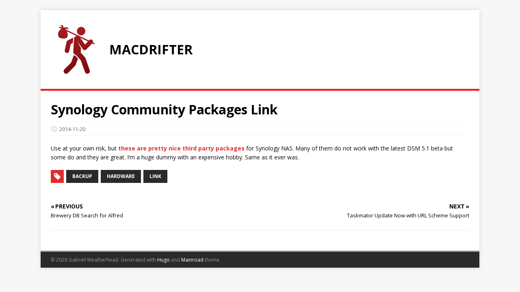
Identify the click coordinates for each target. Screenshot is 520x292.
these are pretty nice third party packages (181, 148)
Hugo (163, 259)
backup (82, 176)
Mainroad (192, 259)
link (155, 176)
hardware (121, 176)
